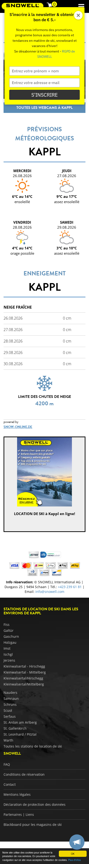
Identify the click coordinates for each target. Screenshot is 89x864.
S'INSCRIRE (44, 94)
